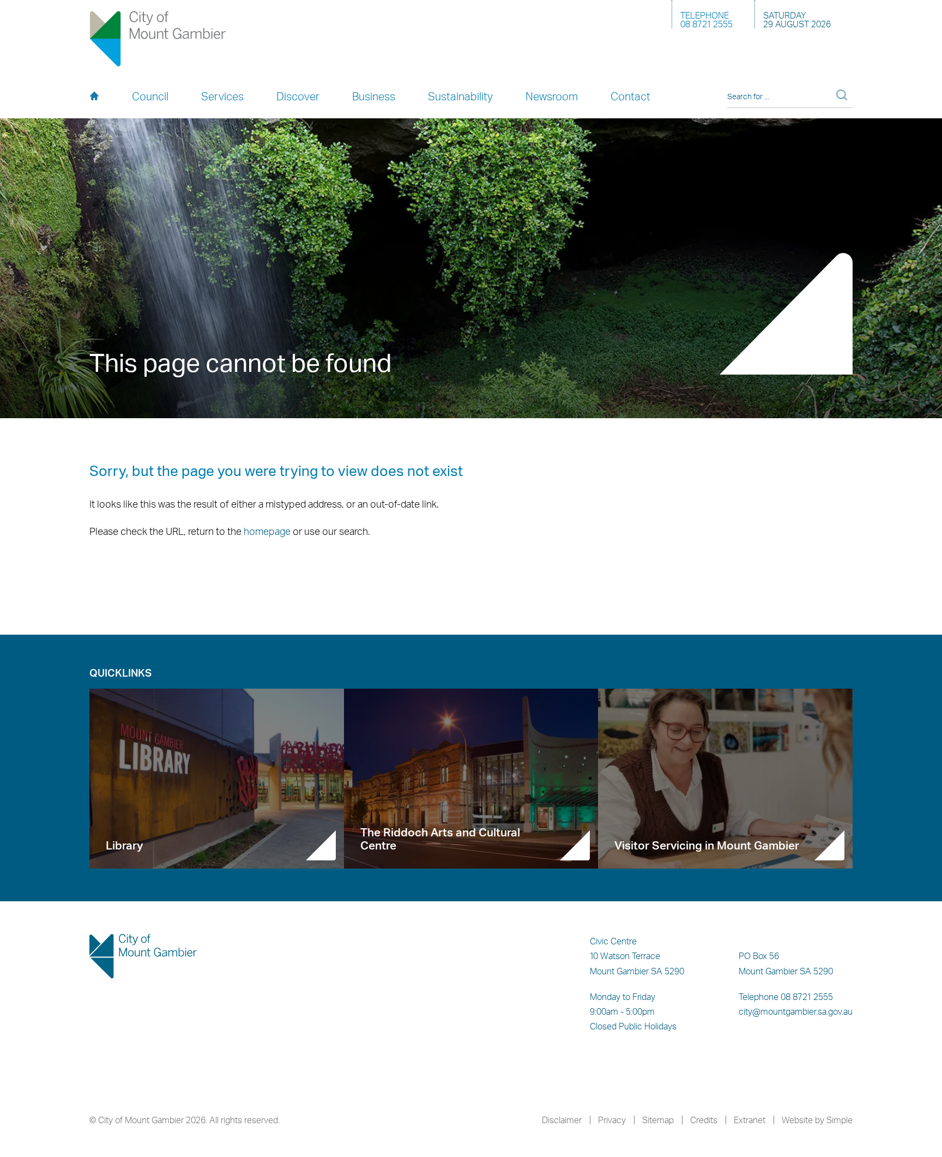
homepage (267, 531)
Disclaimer (562, 1119)
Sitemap (658, 1119)
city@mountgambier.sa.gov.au (796, 1011)
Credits (703, 1119)
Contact (630, 96)
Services (222, 96)
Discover (297, 96)
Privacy (612, 1119)
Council (150, 96)
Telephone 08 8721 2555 (786, 996)
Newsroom (552, 96)
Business (373, 96)
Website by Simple (817, 1119)
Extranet (749, 1119)
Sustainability (460, 96)
